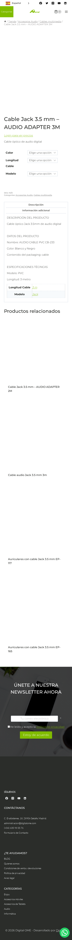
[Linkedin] (65, 3)
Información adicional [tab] (36, 210)
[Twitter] (47, 3)
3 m (34, 287)
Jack (35, 294)
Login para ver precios (18, 135)
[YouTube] (59, 3)
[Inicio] (5, 21)
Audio (7, 908)
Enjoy (7, 894)
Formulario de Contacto (16, 832)
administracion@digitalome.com (20, 823)
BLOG (7, 858)
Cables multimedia (43, 195)
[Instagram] (53, 3)
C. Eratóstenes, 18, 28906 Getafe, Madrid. (25, 818)
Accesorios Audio (24, 195)
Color (9, 152)
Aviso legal (9, 878)
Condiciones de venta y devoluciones (22, 868)
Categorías (6, 11)
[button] (65, 933)
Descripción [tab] (36, 204)
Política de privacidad (14, 873)
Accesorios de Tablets (14, 903)
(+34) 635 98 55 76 (13, 827)
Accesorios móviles (13, 899)
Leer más (36, 390)
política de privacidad (50, 726)
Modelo (11, 173)
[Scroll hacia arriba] (69, 924)
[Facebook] (40, 3)
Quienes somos (11, 863)
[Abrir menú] (66, 11)
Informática (10, 913)
